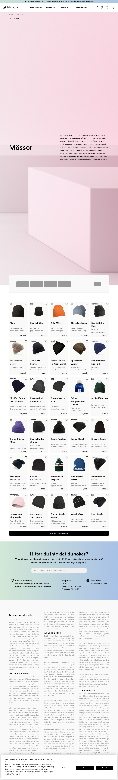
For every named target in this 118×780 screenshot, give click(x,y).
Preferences (66, 768)
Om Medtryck (66, 7)
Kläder (11, 14)
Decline (85, 768)
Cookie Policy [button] (19, 771)
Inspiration (50, 7)
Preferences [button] (15, 774)
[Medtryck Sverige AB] (10, 7)
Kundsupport (81, 7)
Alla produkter (36, 7)
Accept (104, 768)
